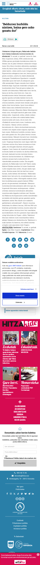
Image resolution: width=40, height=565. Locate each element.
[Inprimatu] (26, 246)
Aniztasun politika (20, 529)
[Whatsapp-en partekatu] (14, 246)
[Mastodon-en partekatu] (20, 240)
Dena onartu (20, 295)
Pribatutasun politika (20, 523)
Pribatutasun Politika (11, 458)
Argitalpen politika (20, 526)
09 (35, 46)
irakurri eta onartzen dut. (20, 458)
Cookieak (20, 520)
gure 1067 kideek (15, 265)
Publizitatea (20, 489)
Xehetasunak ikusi (27, 289)
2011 (31, 46)
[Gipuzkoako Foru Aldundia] (20, 545)
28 (37, 46)
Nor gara (20, 420)
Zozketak (20, 409)
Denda (20, 414)
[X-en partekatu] (14, 240)
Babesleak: (20, 536)
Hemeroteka (20, 417)
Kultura (5, 18)
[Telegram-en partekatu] (32, 240)
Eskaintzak (20, 412)
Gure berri (20, 406)
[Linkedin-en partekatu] (20, 246)
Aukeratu (19, 302)
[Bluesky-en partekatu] (26, 240)
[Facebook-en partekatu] (8, 240)
